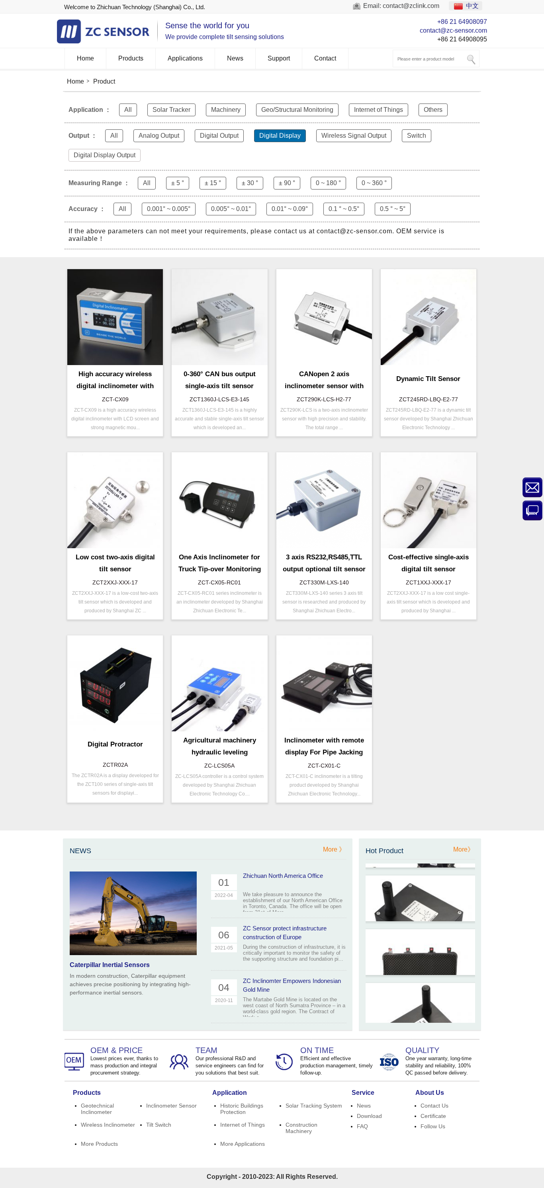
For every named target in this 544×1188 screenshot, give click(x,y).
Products (130, 58)
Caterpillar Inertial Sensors (110, 964)
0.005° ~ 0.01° (231, 208)
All (128, 109)
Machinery (226, 109)
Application (229, 1092)
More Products (99, 1144)
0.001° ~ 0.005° (168, 208)
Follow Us (433, 1126)
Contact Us (434, 1105)
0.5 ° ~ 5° (392, 208)
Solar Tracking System (314, 1105)
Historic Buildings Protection (241, 1108)
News (235, 58)
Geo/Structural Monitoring (297, 109)
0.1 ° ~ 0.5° (344, 208)
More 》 (334, 849)
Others (433, 109)
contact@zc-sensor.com (453, 30)
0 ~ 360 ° (374, 183)
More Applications (242, 1144)
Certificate (433, 1116)
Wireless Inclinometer (108, 1125)
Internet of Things (378, 109)
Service (363, 1092)
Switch (416, 135)
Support (279, 58)
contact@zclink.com (411, 5)
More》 (463, 849)
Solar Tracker (171, 109)
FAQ (362, 1126)
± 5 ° (177, 183)
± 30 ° (250, 183)
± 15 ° (213, 183)
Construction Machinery (301, 1128)
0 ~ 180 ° (328, 183)
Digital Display (280, 135)
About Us (429, 1092)
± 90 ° (287, 183)
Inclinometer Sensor (171, 1105)
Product (104, 81)
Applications (185, 58)
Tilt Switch (158, 1125)
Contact (325, 58)
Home (85, 58)
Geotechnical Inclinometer (97, 1108)
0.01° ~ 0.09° (290, 208)
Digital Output (219, 135)
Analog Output (159, 135)
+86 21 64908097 (462, 21)
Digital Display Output (104, 155)
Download (369, 1116)
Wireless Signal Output (353, 135)
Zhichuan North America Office (283, 875)
